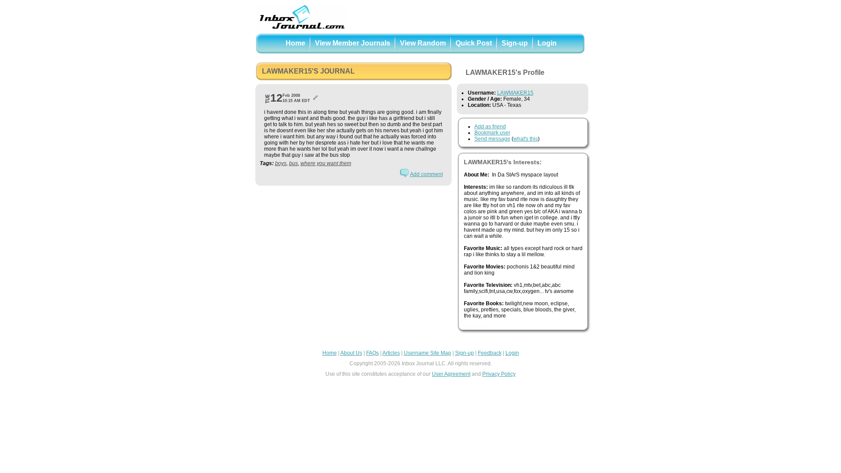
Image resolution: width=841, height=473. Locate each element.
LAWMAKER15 (515, 93)
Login (547, 43)
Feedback (490, 353)
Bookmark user (492, 133)
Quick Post (474, 43)
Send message (492, 139)
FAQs (372, 353)
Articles (391, 353)
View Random (423, 43)
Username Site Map (427, 353)
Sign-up (515, 43)
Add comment (426, 174)
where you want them (325, 163)
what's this (525, 139)
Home (295, 43)
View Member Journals (352, 43)
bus (293, 163)
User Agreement (451, 374)
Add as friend (490, 127)
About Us (351, 353)
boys (280, 163)
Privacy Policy (499, 374)
